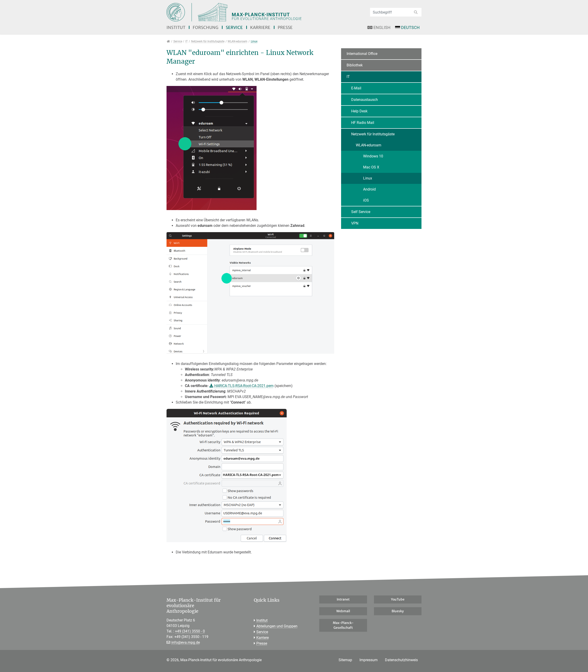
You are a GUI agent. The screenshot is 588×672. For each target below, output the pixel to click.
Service (234, 27)
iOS (366, 200)
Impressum (368, 660)
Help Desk (359, 111)
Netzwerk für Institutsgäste (373, 134)
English (381, 27)
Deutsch (410, 27)
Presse (285, 27)
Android (369, 189)
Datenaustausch (364, 99)
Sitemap (345, 660)
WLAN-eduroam (368, 145)
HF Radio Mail (362, 122)
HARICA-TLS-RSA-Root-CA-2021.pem (244, 386)
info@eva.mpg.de (185, 642)
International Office (362, 53)
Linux (367, 178)
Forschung (205, 27)
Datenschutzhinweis (401, 660)
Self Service (360, 212)
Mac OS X (371, 167)
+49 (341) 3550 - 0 (190, 631)
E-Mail (356, 88)
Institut (176, 27)
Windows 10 (373, 156)
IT (348, 76)
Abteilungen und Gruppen (276, 626)
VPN (354, 223)
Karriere (260, 27)
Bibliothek (355, 65)
